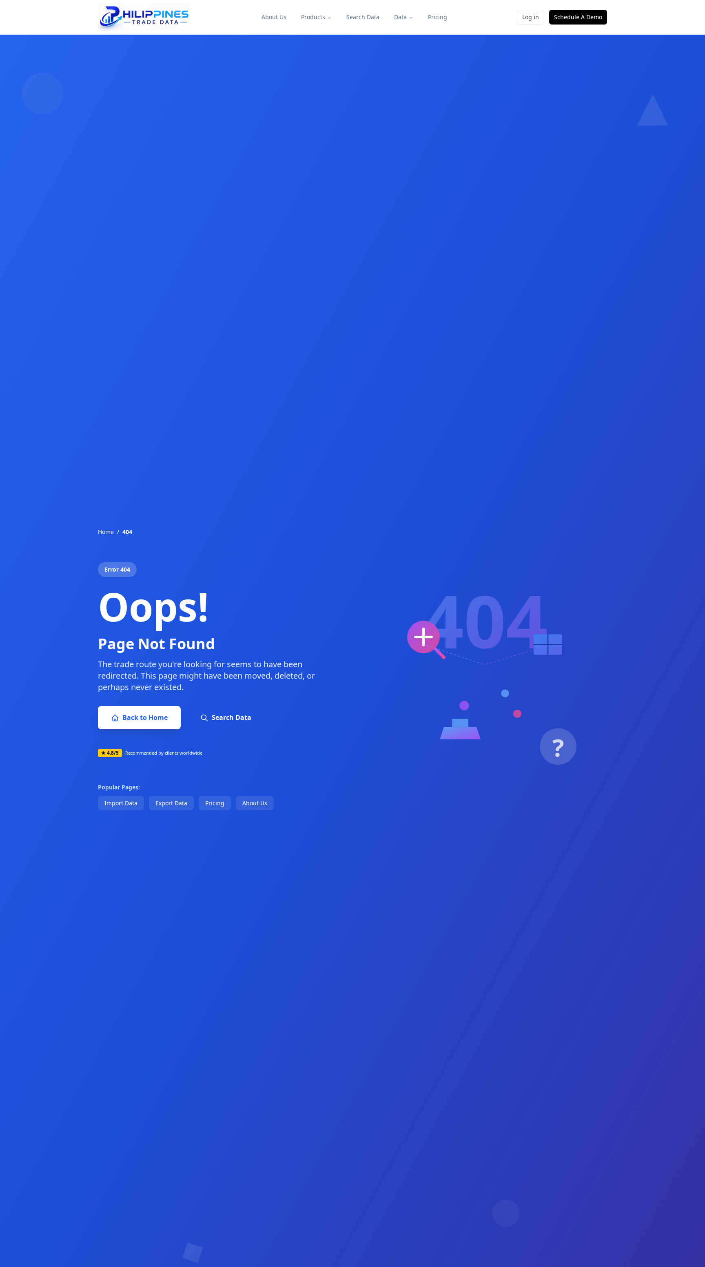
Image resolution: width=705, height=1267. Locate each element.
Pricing (437, 17)
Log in (530, 17)
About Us (274, 17)
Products (313, 17)
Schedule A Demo (578, 17)
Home (106, 532)
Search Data (362, 17)
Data (400, 17)
